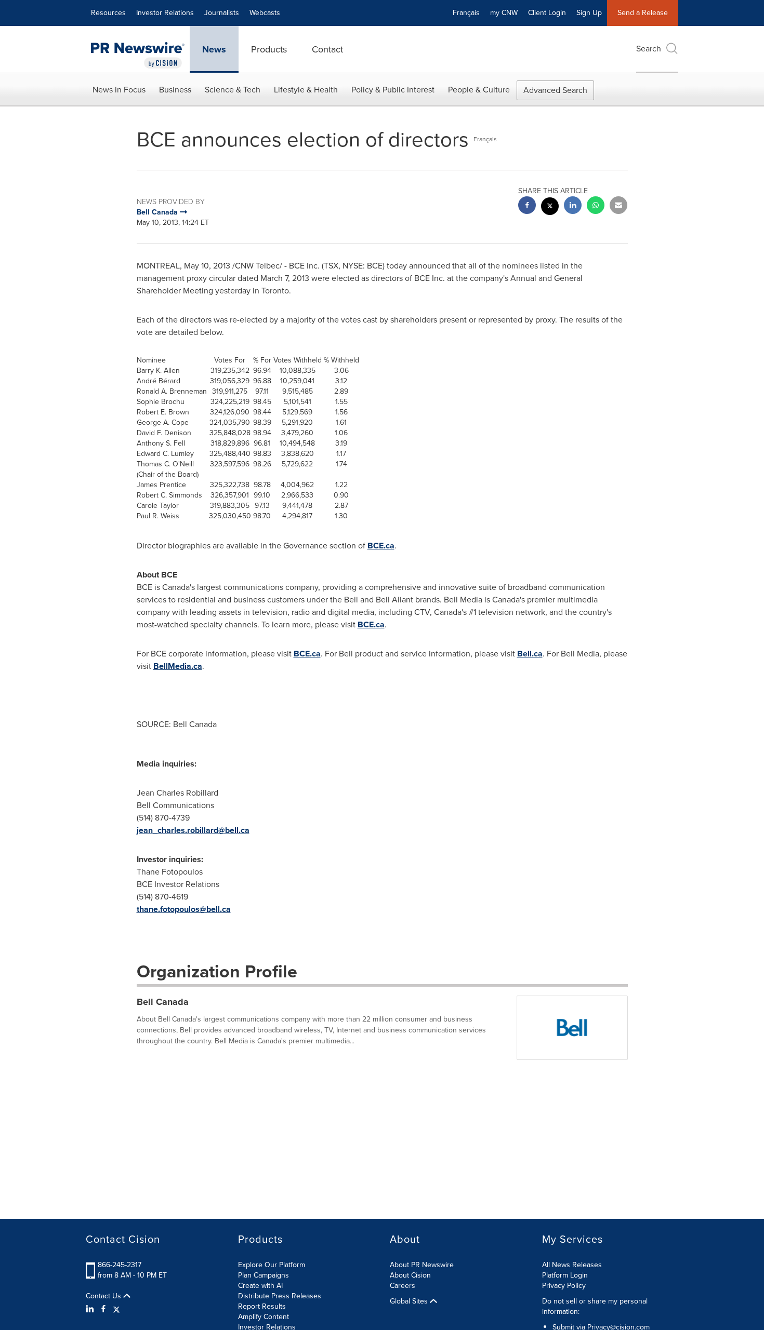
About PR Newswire (422, 1264)
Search (648, 49)
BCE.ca (380, 546)
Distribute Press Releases (279, 1296)
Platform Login (565, 1275)
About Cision (410, 1275)
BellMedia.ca (177, 666)
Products (269, 49)
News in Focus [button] (119, 90)
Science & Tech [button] (232, 90)
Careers (402, 1285)
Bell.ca (530, 654)
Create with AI (260, 1285)
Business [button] (175, 90)
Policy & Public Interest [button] (392, 90)
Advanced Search (555, 90)
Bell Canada (163, 1002)
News (214, 49)
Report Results (262, 1306)
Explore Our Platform (271, 1264)
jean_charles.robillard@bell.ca (193, 830)
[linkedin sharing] (573, 206)
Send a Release (642, 12)
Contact (327, 49)
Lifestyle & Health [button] (306, 90)
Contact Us (104, 1296)
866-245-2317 (119, 1264)
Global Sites (410, 1301)
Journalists (221, 12)
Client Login (547, 12)
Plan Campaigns (263, 1275)
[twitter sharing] (550, 207)
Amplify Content (263, 1316)
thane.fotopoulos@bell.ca (184, 909)
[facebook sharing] (527, 206)
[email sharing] (618, 206)
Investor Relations (165, 12)
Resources (108, 12)
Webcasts (264, 12)
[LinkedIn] (91, 1309)
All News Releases (572, 1264)
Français (466, 12)
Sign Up (589, 12)
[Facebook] (103, 1309)
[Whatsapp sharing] (595, 206)
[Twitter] (116, 1309)
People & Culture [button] (479, 90)
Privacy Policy (564, 1285)
